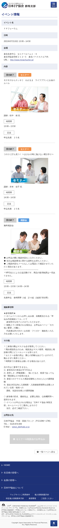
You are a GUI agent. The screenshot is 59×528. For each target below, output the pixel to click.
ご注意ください (47, 498)
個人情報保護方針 (42, 495)
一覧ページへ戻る (47, 452)
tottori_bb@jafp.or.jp (20, 427)
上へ (53, 523)
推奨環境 (32, 498)
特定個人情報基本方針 (15, 498)
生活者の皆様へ (11, 472)
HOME (7, 465)
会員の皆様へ (10, 480)
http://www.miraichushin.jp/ (22, 60)
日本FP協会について (13, 488)
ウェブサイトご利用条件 (20, 495)
